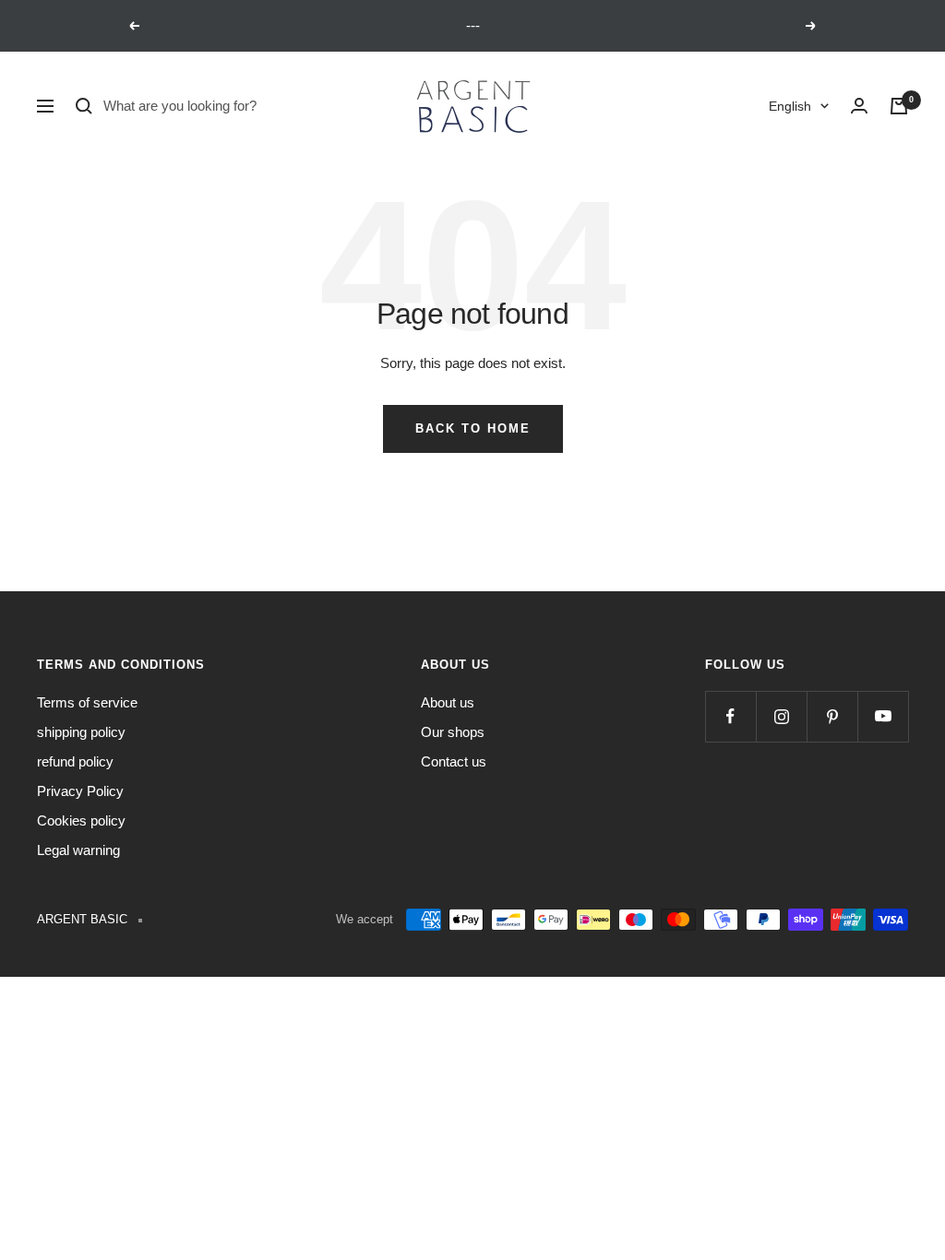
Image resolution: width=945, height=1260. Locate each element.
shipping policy (81, 732)
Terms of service (87, 702)
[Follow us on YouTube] (882, 716)
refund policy (75, 761)
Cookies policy (81, 820)
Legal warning (78, 850)
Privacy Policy (80, 791)
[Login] (859, 106)
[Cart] (899, 106)
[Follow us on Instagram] (781, 716)
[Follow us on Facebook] (730, 716)
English (790, 106)
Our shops (452, 732)
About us (447, 702)
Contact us (453, 761)
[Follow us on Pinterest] (832, 716)
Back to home (473, 428)
